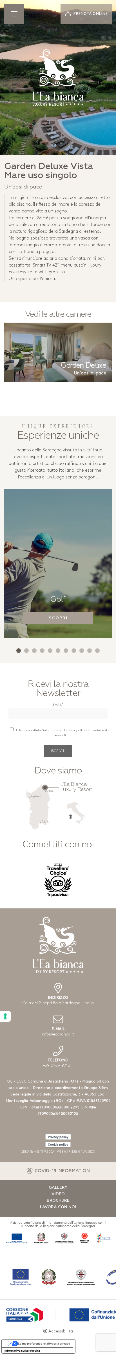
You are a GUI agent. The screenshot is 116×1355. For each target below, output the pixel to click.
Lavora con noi (58, 1207)
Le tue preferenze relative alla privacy (44, 1343)
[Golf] (58, 563)
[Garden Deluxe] (58, 352)
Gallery (58, 1188)
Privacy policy (58, 1137)
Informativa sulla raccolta (22, 1350)
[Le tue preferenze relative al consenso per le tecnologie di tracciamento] (5, 1016)
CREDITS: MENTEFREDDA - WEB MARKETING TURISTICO (58, 1152)
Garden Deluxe (83, 365)
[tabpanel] (58, 563)
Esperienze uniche (58, 436)
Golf (58, 600)
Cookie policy (58, 1144)
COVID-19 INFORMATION (62, 1171)
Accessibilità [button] (60, 1331)
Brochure (58, 1201)
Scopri (58, 618)
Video (58, 1194)
